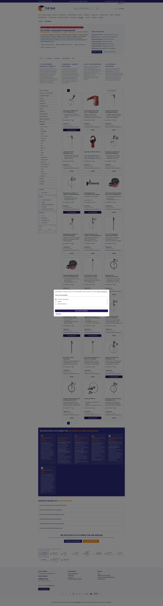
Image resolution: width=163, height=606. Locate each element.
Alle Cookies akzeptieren (81, 310)
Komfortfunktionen (62, 303)
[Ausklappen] (107, 299)
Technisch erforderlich (63, 299)
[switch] (56, 301)
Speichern (58, 313)
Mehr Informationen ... (102, 291)
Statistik (59, 301)
